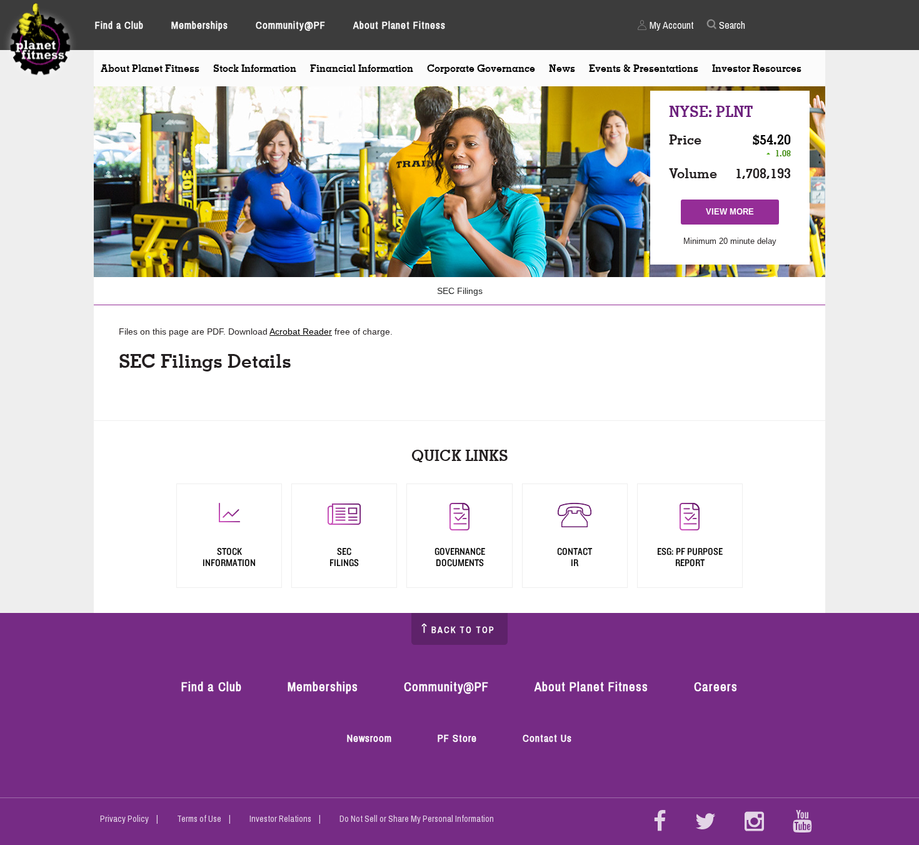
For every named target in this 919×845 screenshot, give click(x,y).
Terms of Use (199, 818)
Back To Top (463, 629)
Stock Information (254, 68)
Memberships (199, 25)
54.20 (775, 139)
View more (736, 215)
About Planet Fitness (399, 25)
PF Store (460, 739)
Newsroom (369, 738)
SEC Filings (460, 291)
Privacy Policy (124, 818)
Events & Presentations (643, 68)
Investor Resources (756, 68)
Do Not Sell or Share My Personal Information (416, 818)
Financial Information (361, 68)
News (562, 68)
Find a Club (119, 25)
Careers (716, 686)
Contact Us (547, 738)
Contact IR (574, 557)
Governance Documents (459, 557)
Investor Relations (280, 818)
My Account (672, 25)
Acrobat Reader (300, 331)
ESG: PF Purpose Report (690, 557)
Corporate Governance (481, 68)
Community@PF (291, 25)
